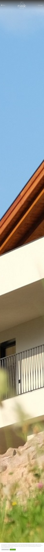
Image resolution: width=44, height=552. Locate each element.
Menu (3, 5)
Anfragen (40, 5)
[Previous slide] (2, 276)
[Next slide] (41, 276)
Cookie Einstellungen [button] (5, 549)
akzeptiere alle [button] (12, 549)
